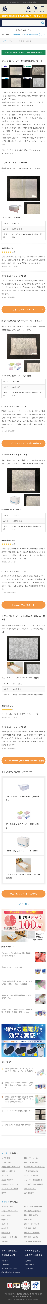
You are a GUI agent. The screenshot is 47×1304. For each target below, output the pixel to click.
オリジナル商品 (8, 1206)
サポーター (6, 1224)
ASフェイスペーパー (10, 1210)
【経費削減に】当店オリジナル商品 (25, 34)
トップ (4, 41)
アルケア (5, 1175)
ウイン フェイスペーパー (23, 309)
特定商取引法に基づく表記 (11, 1272)
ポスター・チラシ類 (9, 1237)
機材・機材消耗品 (31, 1215)
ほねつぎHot (6, 1215)
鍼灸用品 (5, 1219)
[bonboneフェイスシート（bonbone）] (23, 844)
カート (35, 11)
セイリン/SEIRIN (31, 1162)
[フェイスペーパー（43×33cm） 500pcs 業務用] (23, 869)
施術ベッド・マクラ (32, 1224)
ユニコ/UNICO (7, 1180)
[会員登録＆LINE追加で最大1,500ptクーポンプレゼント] (23, 16)
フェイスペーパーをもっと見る (23, 893)
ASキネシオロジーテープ (34, 1206)
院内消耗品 (6, 1232)
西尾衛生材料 (29, 1193)
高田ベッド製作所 (8, 1171)
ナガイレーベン (8, 1162)
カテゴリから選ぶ (9, 1250)
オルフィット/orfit (31, 1175)
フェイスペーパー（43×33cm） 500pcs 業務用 (24, 760)
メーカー (6, 1153)
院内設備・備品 (30, 1228)
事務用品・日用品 (31, 1237)
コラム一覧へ (23, 904)
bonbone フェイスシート (23, 604)
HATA (4, 1193)
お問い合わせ (29, 1264)
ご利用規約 (29, 1268)
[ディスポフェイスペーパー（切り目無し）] (23, 818)
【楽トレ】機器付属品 (32, 1241)
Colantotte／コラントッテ (34, 1166)
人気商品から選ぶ (9, 1255)
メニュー (42, 11)
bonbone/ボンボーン (10, 1184)
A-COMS (5, 1241)
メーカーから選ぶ (32, 1250)
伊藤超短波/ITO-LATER (11, 1166)
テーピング (28, 1219)
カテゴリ (6, 1201)
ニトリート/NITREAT (10, 1188)
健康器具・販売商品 (32, 1232)
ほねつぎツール (30, 1188)
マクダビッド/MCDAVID (33, 1184)
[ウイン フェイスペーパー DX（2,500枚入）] (23, 791)
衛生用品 (5, 1228)
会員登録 (28, 1260)
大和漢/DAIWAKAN (31, 1171)
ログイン (5, 1260)
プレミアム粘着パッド (32, 1210)
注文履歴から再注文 (33, 1255)
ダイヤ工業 (6, 1158)
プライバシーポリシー (9, 1268)
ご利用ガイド (6, 1264)
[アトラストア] (5, 9)
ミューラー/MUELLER (33, 1180)
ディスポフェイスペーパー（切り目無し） (23, 443)
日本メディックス (31, 1158)
